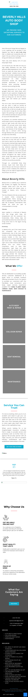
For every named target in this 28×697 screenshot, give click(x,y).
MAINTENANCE (9, 638)
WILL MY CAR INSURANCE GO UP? (15, 670)
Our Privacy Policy (14, 688)
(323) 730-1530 (14, 6)
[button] (2, 4)
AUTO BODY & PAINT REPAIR (13, 633)
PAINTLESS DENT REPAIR (12, 637)
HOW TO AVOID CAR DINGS (13, 675)
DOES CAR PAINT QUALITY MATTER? (15, 676)
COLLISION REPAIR (10, 635)
